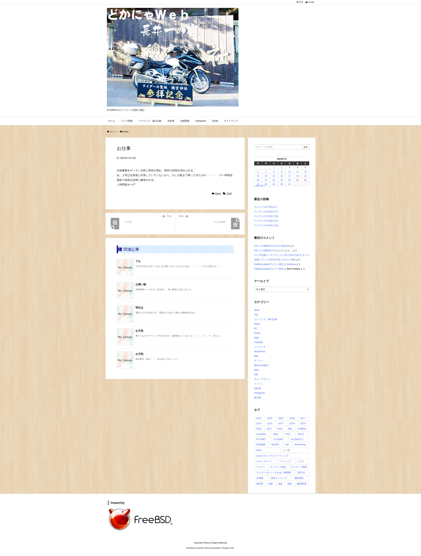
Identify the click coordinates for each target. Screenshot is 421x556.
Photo (257, 333)
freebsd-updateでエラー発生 (269, 264)
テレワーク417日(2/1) (265, 207)
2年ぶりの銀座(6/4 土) (265, 245)
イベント (258, 360)
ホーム (113, 131)
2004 (292, 418)
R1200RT (278, 439)
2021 (269, 428)
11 (297, 171)
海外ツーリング (279, 478)
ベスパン (260, 467)
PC (255, 328)
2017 (281, 423)
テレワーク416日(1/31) (266, 211)
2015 (258, 423)
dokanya (285, 245)
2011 (303, 418)
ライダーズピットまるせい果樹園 (273, 472)
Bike (256, 356)
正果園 (259, 478)
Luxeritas (261, 434)
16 (282, 176)
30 (282, 184)
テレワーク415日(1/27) (266, 220)
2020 (258, 428)
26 (305, 180)
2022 (280, 428)
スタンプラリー (262, 379)
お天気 (139, 330)
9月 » (262, 185)
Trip (256, 314)
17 (289, 176)
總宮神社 (299, 478)
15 (274, 176)
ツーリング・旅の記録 (265, 319)
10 (289, 171)
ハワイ (301, 461)
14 (266, 176)
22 (274, 180)
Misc (256, 370)
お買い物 (141, 284)
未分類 (257, 397)
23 (282, 180)
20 (258, 180)
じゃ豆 (286, 450)
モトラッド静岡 (299, 467)
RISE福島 (261, 444)
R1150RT (261, 439)
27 (258, 184)
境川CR (301, 472)
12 (305, 171)
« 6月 (256, 185)
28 (266, 184)
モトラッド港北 (278, 467)
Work (256, 310)
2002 (269, 418)
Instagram (259, 393)
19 (305, 176)
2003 (229, 193)
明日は (139, 307)
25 (297, 180)
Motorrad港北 (261, 365)
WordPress (259, 351)
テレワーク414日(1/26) (266, 225)
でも (138, 261)
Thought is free (228, 548)
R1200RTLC (297, 439)
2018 (292, 423)
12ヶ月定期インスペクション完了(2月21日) (276, 255)
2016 (269, 423)
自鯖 (256, 337)
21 (266, 180)
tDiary (125, 131)
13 (258, 176)
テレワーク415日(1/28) (266, 216)
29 (274, 184)
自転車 (257, 388)
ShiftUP (275, 444)
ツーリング (260, 347)
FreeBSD (258, 342)
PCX (288, 434)
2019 (303, 423)
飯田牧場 (301, 483)
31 (289, 184)
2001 (258, 418)
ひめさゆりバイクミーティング (272, 455)
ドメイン (258, 383)
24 (289, 180)
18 (297, 176)
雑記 (289, 483)
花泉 (280, 483)
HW (256, 374)
